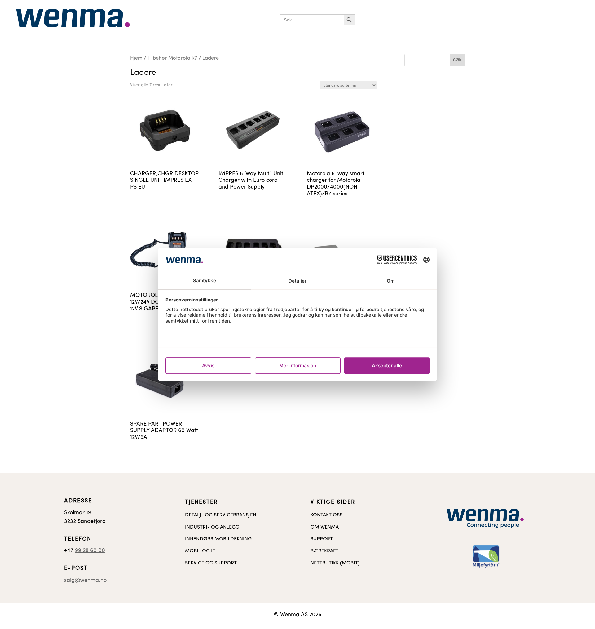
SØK (457, 60)
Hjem (136, 58)
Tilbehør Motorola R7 (172, 58)
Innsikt (476, 19)
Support (535, 19)
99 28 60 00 (90, 551)
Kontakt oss (505, 19)
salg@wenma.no (85, 580)
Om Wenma (565, 19)
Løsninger (373, 19)
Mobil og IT (448, 19)
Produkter (409, 19)
